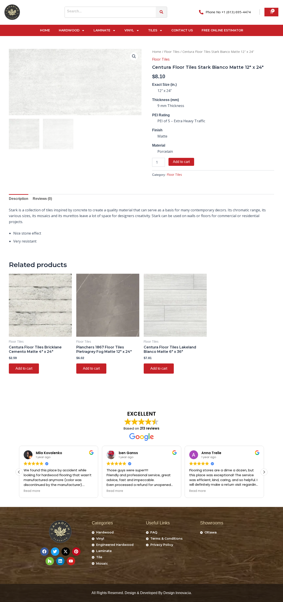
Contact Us (182, 30)
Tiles (152, 30)
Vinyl (129, 30)
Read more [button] (32, 491)
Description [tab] (18, 199)
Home (45, 30)
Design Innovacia (177, 593)
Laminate (102, 30)
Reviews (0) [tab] (42, 199)
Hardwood (69, 30)
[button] (134, 56)
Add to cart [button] (23, 368)
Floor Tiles (172, 51)
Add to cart (181, 162)
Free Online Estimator (222, 30)
